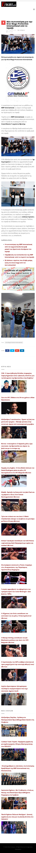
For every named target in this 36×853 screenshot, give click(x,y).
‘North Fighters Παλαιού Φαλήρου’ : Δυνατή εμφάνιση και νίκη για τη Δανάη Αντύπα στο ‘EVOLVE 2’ (17, 817)
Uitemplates (18, 849)
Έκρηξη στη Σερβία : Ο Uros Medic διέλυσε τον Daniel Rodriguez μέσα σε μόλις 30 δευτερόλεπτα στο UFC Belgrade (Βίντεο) (17, 470)
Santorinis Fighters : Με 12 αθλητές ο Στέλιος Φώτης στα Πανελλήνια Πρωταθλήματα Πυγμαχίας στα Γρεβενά (17, 792)
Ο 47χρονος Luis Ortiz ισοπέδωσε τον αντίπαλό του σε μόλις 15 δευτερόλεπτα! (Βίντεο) (16, 616)
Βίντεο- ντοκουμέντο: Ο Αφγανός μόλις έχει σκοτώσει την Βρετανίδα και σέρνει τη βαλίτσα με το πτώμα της (17, 446)
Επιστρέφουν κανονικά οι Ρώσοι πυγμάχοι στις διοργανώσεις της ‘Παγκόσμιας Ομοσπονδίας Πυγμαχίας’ (16, 567)
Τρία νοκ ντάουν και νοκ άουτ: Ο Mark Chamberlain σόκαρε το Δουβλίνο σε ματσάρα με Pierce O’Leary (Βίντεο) (17, 518)
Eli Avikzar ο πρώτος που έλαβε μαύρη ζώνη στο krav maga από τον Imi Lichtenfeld (18, 262)
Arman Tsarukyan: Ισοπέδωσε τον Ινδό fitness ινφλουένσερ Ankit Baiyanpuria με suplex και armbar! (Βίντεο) (17, 543)
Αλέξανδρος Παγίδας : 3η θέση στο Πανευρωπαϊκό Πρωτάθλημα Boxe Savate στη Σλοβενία (17, 719)
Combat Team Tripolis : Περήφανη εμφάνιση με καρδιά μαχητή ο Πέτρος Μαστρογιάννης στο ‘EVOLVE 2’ (17, 744)
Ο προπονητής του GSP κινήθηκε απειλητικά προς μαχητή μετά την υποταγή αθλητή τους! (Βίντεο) (17, 664)
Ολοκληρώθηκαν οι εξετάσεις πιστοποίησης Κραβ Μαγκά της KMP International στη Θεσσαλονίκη (17, 768)
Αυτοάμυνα (22, 30)
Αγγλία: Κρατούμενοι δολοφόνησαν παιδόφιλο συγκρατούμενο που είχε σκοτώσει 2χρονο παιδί (14, 688)
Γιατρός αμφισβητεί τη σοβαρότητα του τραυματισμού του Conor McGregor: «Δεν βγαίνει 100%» (16, 591)
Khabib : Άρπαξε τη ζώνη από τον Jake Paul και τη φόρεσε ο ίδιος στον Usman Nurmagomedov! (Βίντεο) (18, 494)
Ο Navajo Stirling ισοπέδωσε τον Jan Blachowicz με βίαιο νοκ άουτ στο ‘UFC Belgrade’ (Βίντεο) (15, 640)
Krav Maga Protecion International (14, 342)
